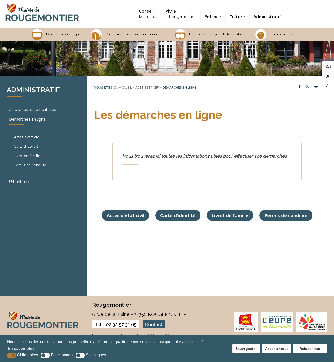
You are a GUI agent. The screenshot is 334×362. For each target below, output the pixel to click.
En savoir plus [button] (21, 348)
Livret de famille (27, 156)
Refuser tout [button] (310, 349)
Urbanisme (19, 182)
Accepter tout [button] (276, 349)
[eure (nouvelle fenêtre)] (277, 330)
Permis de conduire (30, 165)
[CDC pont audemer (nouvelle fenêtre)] (311, 330)
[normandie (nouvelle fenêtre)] (246, 330)
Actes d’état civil (27, 137)
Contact (154, 324)
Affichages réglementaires (32, 109)
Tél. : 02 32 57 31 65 (115, 324)
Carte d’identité (26, 146)
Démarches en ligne (27, 119)
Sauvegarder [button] (245, 349)
